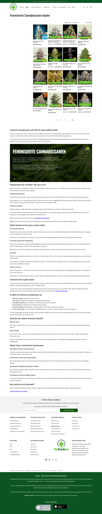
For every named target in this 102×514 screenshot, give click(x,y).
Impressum (60, 470)
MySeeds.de (15, 470)
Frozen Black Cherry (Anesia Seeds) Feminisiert (55, 87)
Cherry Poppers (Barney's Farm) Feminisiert (69, 64)
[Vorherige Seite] (48, 120)
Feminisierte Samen (55, 426)
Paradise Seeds (34, 452)
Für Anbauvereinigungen (15, 454)
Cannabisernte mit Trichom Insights (17, 431)
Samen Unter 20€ (75, 428)
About (11, 446)
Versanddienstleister (14, 452)
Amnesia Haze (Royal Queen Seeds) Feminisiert (55, 110)
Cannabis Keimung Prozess (15, 423)
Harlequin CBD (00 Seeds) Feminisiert (38, 42)
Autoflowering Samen (55, 428)
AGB (42, 470)
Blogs (11, 449)
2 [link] (56, 120)
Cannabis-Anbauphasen (14, 421)
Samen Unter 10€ (75, 426)
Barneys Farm (33, 446)
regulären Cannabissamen (61, 291)
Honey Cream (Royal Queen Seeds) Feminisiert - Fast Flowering (54, 41)
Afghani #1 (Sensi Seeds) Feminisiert (53, 64)
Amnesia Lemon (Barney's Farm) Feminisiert (84, 64)
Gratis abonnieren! (68, 410)
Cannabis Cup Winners (55, 431)
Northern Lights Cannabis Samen (37, 431)
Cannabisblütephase (14, 428)
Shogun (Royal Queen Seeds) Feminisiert (83, 42)
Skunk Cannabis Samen (35, 421)
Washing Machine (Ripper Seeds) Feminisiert (69, 109)
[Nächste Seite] (76, 120)
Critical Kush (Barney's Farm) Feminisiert (68, 87)
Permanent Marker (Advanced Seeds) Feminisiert (85, 87)
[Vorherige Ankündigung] (10, 1)
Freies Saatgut (75, 423)
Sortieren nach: (68, 22)
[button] (27, 7)
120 (72, 120)
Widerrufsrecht (28, 470)
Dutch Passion (33, 449)
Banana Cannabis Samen (36, 426)
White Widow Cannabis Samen (37, 428)
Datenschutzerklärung (37, 470)
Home (11, 444)
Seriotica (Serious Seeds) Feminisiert (38, 87)
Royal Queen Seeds (34, 454)
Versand (46, 470)
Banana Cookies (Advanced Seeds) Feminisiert (84, 109)
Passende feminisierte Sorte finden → (19, 391)
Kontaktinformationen (53, 470)
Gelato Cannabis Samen (35, 423)
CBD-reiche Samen (55, 423)
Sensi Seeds (33, 444)
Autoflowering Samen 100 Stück (58, 434)
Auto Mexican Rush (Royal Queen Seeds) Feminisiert (39, 64)
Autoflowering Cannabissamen (42, 218)
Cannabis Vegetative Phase (15, 426)
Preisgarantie (75, 421)
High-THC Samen (54, 421)
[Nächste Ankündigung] (91, 1)
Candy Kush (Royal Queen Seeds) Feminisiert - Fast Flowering (69, 41)
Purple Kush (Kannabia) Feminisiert (40, 108)
